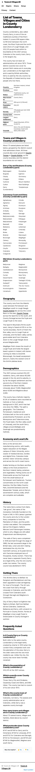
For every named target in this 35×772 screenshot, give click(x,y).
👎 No (26, 749)
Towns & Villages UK (12, 2)
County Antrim (16, 155)
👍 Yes (20, 749)
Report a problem (28, 769)
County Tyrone (22, 313)
